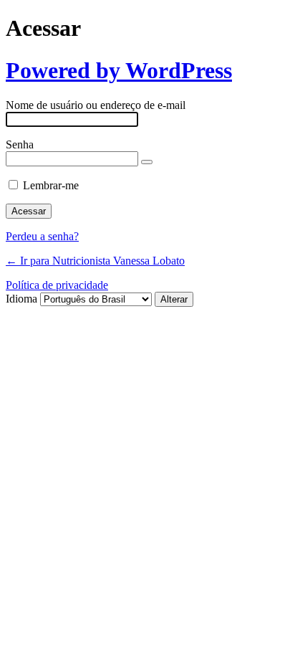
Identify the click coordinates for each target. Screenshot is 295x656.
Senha (20, 144)
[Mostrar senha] (147, 162)
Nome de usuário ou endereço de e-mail (95, 105)
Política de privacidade (57, 285)
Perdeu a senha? (42, 236)
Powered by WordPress (119, 70)
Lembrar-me (51, 185)
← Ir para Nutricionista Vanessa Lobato (95, 261)
